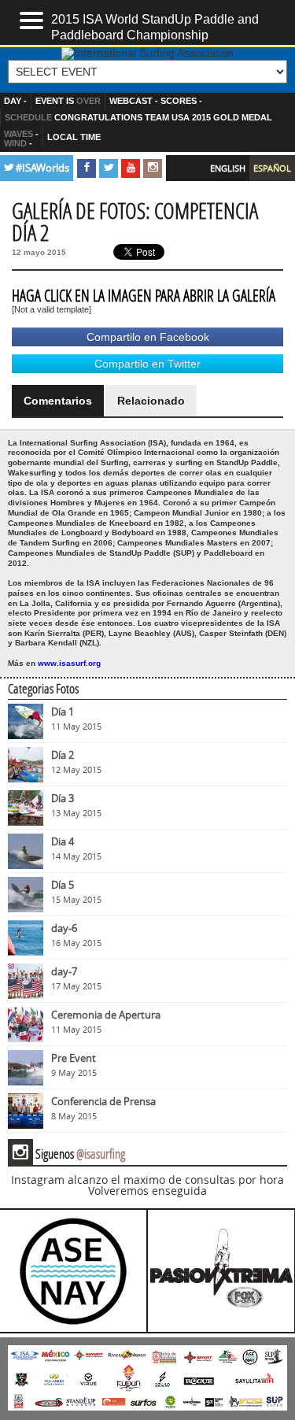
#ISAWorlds (42, 168)
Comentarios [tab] (58, 400)
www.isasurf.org (69, 663)
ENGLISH (227, 168)
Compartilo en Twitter (147, 363)
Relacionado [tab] (151, 400)
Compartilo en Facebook (148, 337)
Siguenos (69, 1153)
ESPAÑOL (272, 168)
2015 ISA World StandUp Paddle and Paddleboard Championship (155, 26)
